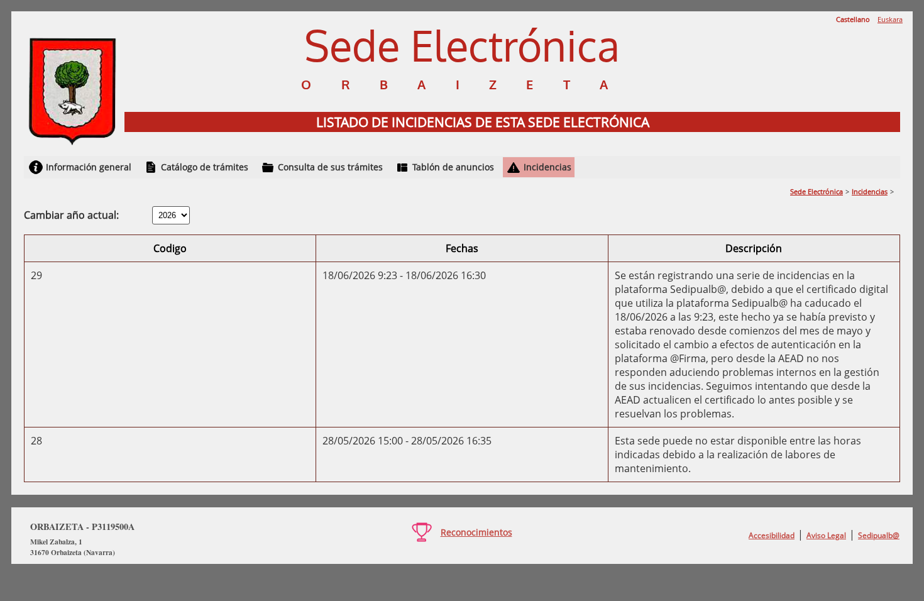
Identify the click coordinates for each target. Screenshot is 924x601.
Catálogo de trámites (204, 167)
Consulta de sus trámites (330, 167)
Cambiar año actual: (71, 215)
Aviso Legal (826, 535)
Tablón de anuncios (453, 167)
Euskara (890, 19)
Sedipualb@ (878, 535)
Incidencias (547, 167)
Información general (88, 167)
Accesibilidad (772, 535)
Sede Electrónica (816, 191)
